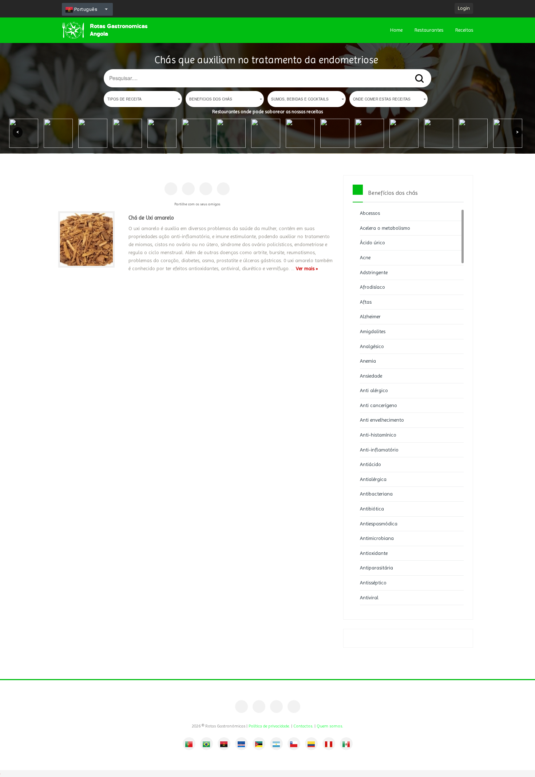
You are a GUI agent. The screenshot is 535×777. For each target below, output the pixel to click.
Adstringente (374, 272)
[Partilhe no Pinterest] (188, 188)
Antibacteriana (376, 494)
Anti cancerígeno (378, 405)
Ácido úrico (372, 242)
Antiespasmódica (378, 523)
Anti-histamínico (378, 435)
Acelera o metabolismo (385, 228)
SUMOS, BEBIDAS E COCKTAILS (300, 99)
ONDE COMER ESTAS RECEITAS (382, 99)
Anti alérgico (374, 390)
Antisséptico (373, 582)
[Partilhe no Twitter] (205, 188)
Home (396, 30)
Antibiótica (372, 509)
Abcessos (370, 213)
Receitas (464, 30)
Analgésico (372, 346)
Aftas (366, 302)
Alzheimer (370, 316)
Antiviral (369, 597)
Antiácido (370, 464)
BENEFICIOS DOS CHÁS (210, 99)
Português (85, 9)
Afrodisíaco (372, 287)
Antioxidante (374, 553)
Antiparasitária (376, 568)
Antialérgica (373, 479)
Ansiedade (371, 376)
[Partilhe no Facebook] (171, 188)
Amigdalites (372, 331)
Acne (365, 257)
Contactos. (303, 726)
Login (463, 8)
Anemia (368, 361)
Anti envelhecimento (382, 420)
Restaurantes (429, 30)
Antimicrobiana (377, 538)
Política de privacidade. (269, 726)
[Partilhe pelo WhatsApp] (223, 188)
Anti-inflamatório (379, 450)
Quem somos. (330, 726)
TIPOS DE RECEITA (124, 99)
